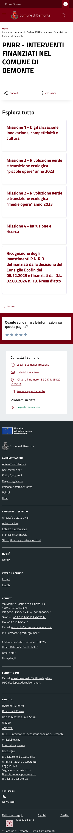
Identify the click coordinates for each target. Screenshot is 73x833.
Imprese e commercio (14, 534)
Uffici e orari (9, 653)
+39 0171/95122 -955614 (29, 617)
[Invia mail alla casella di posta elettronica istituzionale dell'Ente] (31, 627)
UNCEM (6, 722)
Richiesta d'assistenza (15, 778)
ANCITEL (7, 728)
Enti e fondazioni (12, 475)
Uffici (5, 498)
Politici (6, 492)
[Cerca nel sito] (62, 15)
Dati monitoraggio (12, 815)
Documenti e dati (12, 470)
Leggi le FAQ (9, 766)
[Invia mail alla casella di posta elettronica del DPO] (31, 678)
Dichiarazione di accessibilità (18, 756)
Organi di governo (12, 481)
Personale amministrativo (17, 487)
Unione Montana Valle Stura (19, 717)
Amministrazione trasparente (19, 761)
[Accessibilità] (9, 823)
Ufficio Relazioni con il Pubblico (20, 647)
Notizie (6, 560)
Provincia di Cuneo (13, 711)
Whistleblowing (11, 739)
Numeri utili (9, 658)
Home (5, 28)
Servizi (42, 815)
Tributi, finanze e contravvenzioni (21, 540)
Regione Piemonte (13, 4)
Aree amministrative (14, 464)
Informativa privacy (13, 745)
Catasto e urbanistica (14, 529)
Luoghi (6, 579)
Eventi (6, 585)
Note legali (8, 751)
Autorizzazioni (10, 523)
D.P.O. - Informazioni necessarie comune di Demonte (33, 734)
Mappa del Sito (25, 819)
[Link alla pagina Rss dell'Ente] (4, 797)
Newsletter (8, 801)
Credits (64, 815)
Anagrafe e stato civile (15, 517)
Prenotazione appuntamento (19, 774)
